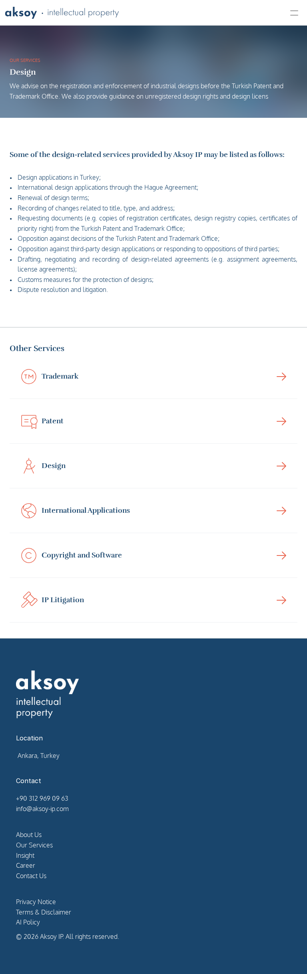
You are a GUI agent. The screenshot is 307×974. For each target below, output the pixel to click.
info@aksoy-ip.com (42, 809)
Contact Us (31, 876)
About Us (29, 835)
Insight (25, 855)
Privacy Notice (36, 902)
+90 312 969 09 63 (42, 798)
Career (25, 865)
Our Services (34, 845)
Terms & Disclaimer (43, 912)
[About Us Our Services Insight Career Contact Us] (153, 13)
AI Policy (28, 922)
